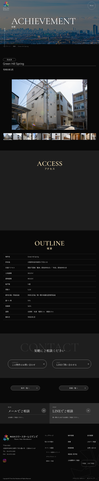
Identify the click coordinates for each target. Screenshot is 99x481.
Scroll (5, 29)
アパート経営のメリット (53, 452)
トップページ (7, 46)
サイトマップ (91, 478)
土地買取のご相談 (73, 460)
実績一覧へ (73, 388)
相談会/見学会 (72, 454)
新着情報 (71, 448)
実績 (14, 46)
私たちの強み (49, 442)
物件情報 (71, 435)
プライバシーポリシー (79, 478)
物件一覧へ (25, 388)
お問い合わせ (91, 448)
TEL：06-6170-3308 (9, 451)
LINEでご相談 (91, 442)
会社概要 (90, 435)
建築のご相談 (50, 461)
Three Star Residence (15, 478)
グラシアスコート (51, 457)
